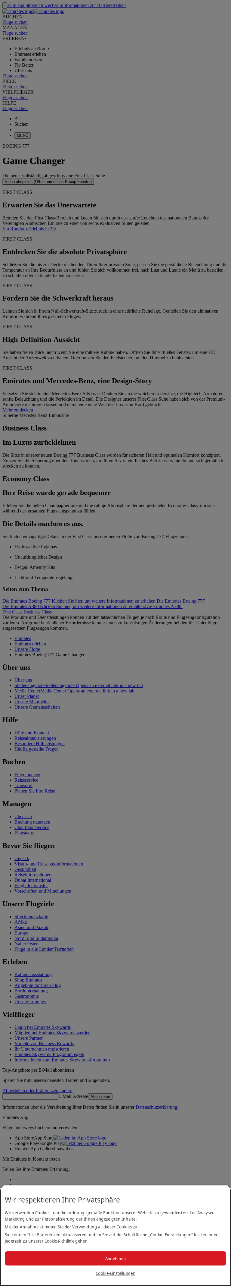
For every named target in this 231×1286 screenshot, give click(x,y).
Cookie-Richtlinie (59, 1241)
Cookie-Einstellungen (115, 1273)
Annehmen (115, 1258)
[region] (115, 1235)
